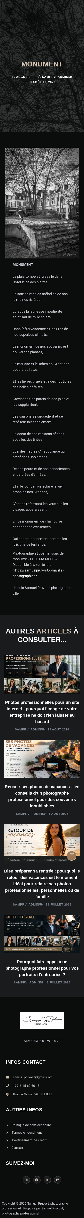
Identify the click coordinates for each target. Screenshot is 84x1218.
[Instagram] (26, 1179)
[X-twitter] (47, 1179)
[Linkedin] (57, 1179)
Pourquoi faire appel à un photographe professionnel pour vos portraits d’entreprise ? (42, 968)
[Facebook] (36, 1179)
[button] (10, 8)
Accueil (23, 77)
